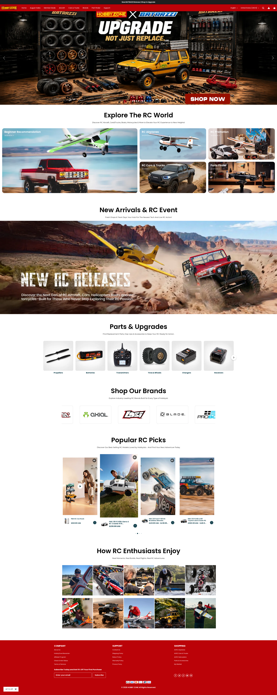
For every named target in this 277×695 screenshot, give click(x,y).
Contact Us (116, 650)
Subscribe (99, 675)
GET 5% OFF (9, 689)
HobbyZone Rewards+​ (62, 653)
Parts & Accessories (181, 661)
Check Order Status (61, 661)
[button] (263, 8)
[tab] (132, 100)
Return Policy (116, 657)
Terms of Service (60, 664)
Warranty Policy (117, 661)
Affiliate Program (60, 657)
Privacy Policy (117, 664)
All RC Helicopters (180, 657)
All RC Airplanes (179, 650)
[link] (107, 8)
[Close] (16, 689)
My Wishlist (178, 664)
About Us (57, 650)
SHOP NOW (8, 135)
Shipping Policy (117, 653)
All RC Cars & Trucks (181, 653)
